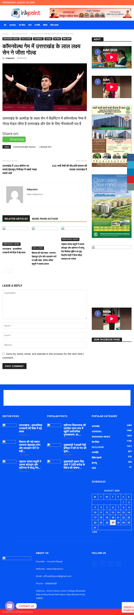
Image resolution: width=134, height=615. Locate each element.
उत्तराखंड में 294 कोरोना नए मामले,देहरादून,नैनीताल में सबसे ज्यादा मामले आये (19, 169)
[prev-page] (4, 271)
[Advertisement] (67, 398)
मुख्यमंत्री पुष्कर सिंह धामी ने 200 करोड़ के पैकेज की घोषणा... (74, 464)
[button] (127, 25)
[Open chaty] (9, 606)
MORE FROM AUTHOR (45, 218)
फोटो (29, 25)
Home (5, 33)
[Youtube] (129, 2)
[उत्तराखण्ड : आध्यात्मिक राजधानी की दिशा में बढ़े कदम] (15, 236)
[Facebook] (111, 2)
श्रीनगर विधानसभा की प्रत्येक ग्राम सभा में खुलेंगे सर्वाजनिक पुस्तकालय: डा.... (75, 429)
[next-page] (10, 271)
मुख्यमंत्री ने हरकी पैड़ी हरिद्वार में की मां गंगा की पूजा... (75, 448)
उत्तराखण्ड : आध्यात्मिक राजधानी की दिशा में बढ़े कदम (30, 428)
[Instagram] (117, 2)
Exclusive (26, 39)
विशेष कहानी (54, 25)
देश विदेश (22, 25)
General (38, 39)
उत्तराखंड (12, 25)
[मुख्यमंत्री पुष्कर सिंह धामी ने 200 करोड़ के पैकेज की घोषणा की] (54, 464)
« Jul (94, 531)
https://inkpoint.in (35, 194)
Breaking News (19, 33)
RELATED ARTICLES (16, 218)
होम (5, 25)
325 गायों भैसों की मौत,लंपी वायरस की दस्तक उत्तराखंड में (69, 167)
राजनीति (37, 25)
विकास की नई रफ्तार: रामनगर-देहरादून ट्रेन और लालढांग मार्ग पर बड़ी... (29, 446)
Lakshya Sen (45, 146)
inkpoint (10, 58)
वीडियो (45, 25)
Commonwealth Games (24, 146)
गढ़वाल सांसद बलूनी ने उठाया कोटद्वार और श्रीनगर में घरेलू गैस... (30, 464)
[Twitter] (123, 2)
